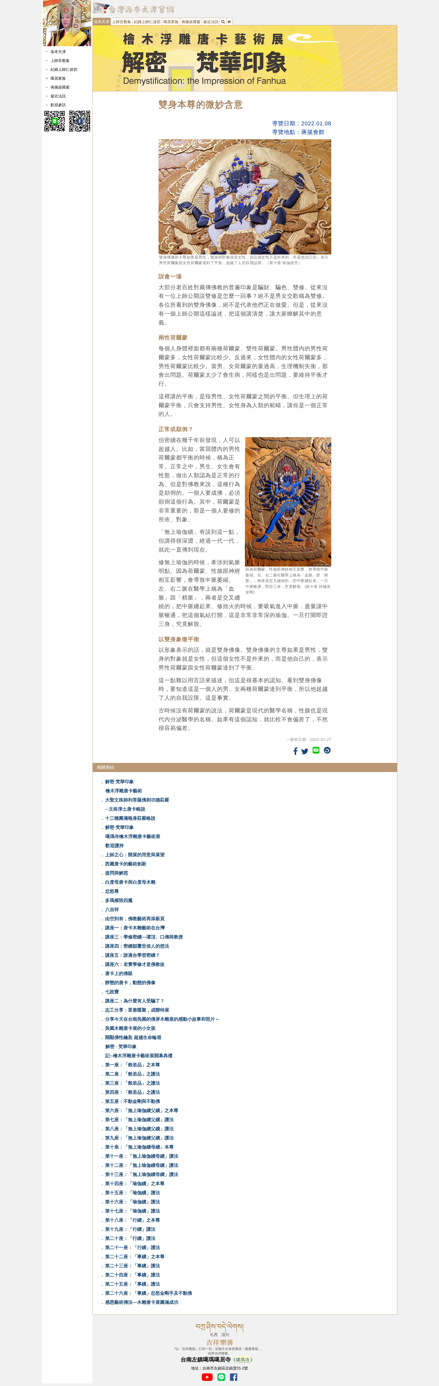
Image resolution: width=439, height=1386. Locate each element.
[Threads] (327, 750)
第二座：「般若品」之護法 (132, 1073)
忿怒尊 (112, 891)
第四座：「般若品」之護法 (132, 1092)
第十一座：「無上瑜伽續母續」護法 (141, 1156)
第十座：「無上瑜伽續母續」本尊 (139, 1147)
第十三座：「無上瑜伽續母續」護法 (141, 1174)
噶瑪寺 (243, 1359)
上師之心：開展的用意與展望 (135, 854)
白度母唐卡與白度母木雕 (130, 882)
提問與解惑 (116, 873)
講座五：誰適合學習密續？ (132, 955)
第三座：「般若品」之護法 (132, 1083)
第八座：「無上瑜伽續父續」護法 (139, 1128)
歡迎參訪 (58, 105)
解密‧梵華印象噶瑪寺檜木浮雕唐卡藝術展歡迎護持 (132, 836)
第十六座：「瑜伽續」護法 (132, 1201)
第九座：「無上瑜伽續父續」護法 (139, 1137)
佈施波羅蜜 (60, 87)
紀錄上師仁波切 (64, 69)
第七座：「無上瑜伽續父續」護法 (139, 1119)
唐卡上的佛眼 (119, 973)
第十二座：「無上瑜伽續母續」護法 (141, 1165)
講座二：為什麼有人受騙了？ (135, 1000)
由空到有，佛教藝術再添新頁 (135, 918)
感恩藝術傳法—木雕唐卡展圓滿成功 (141, 1302)
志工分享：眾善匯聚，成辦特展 (137, 1010)
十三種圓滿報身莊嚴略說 (130, 818)
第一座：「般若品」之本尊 (132, 1064)
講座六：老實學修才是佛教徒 (135, 964)
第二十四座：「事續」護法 (132, 1274)
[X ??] (305, 751)
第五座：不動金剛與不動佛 (132, 1101)
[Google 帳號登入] (229, 21)
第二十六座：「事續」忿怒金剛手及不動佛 (148, 1293)
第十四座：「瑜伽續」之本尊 (135, 1183)
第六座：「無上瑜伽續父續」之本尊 (141, 1110)
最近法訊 (58, 96)
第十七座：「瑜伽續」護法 (132, 1210)
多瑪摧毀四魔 (119, 900)
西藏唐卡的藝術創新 (125, 863)
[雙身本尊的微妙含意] (245, 58)
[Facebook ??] (295, 751)
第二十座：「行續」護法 (130, 1238)
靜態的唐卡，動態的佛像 (130, 982)
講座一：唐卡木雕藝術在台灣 (135, 927)
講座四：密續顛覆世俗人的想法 (137, 946)
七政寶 (112, 991)
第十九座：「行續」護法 (130, 1229)
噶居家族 (171, 22)
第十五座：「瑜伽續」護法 (132, 1192)
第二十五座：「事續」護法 (132, 1284)
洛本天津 (58, 51)
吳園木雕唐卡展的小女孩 (130, 1028)
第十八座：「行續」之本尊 (132, 1220)
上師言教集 (60, 60)
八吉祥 (112, 909)
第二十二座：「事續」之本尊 (135, 1256)
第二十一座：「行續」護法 (132, 1247)
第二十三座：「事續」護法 (132, 1265)
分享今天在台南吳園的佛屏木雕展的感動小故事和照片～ (162, 1019)
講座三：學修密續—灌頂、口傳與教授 (144, 936)
